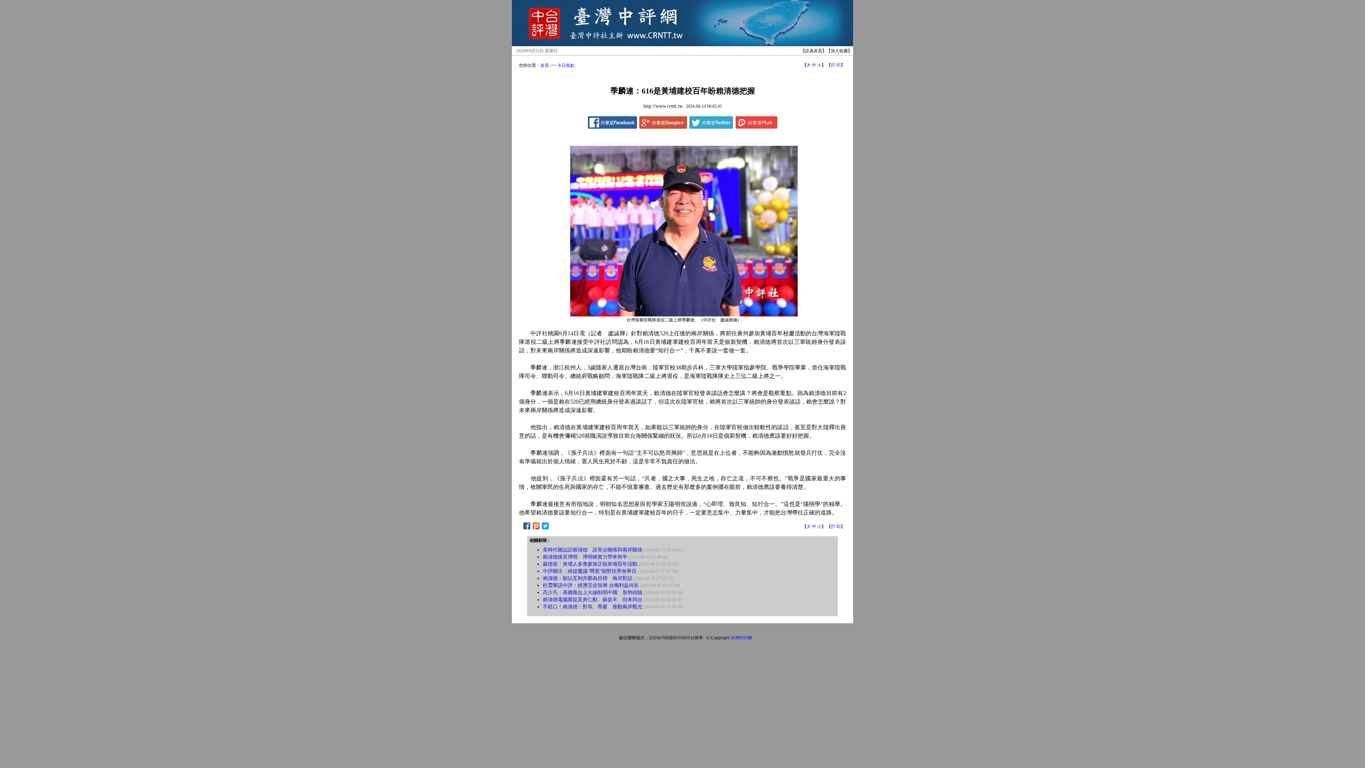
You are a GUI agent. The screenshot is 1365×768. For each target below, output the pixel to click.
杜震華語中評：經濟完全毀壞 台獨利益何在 (591, 585)
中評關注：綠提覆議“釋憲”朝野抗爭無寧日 (590, 571)
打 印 (836, 65)
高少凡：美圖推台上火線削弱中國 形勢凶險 (592, 592)
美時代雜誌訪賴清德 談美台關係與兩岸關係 (592, 550)
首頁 (544, 65)
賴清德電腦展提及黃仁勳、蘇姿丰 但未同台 (592, 599)
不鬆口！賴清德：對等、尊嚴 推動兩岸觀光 (592, 606)
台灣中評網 (741, 637)
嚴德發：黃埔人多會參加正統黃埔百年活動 (590, 564)
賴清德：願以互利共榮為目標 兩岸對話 (587, 578)
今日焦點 (565, 65)
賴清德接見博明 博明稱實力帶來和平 (585, 557)
